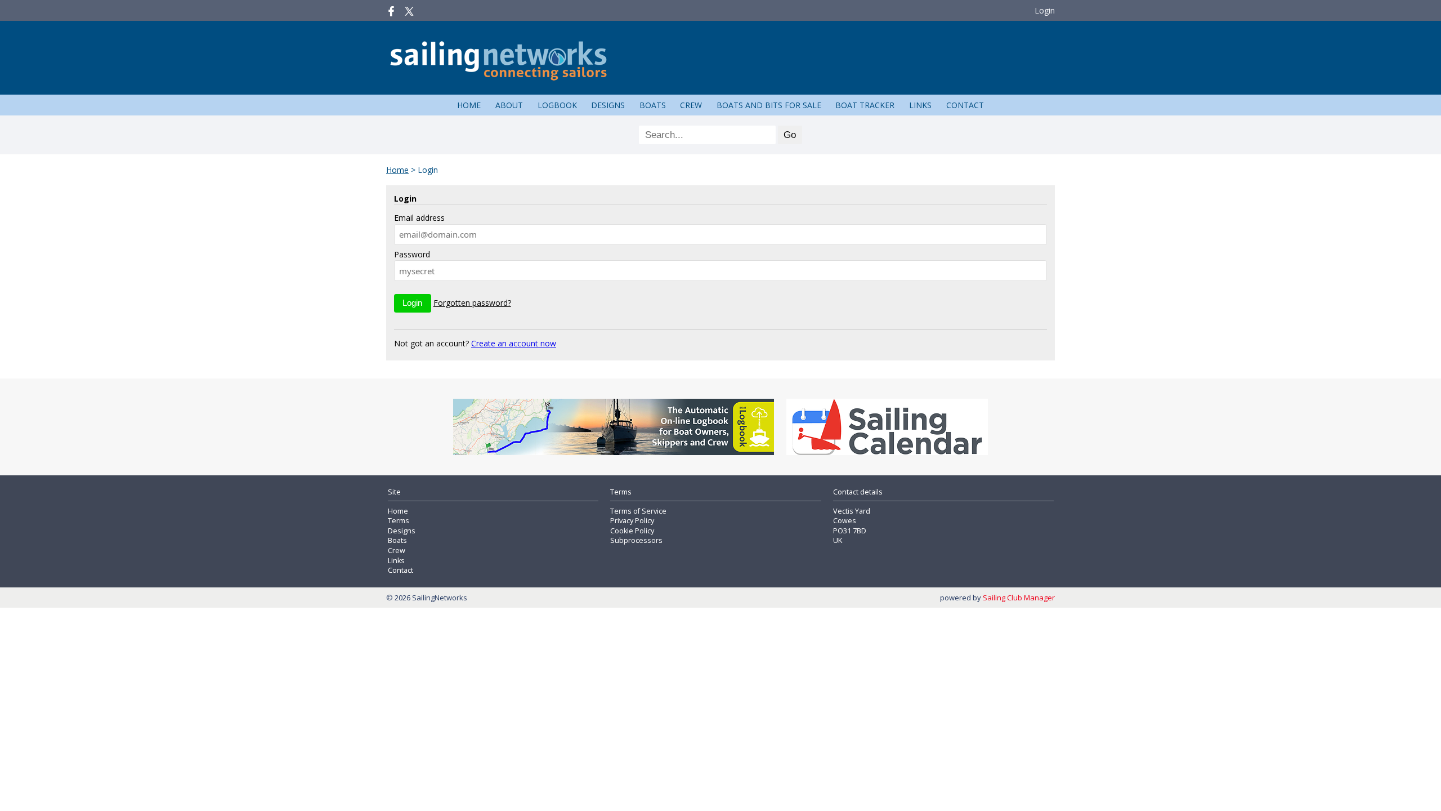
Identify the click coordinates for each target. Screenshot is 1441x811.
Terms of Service (638, 511)
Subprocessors (636, 540)
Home (469, 105)
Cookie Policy (632, 531)
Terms (398, 520)
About (509, 105)
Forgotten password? (472, 302)
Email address (419, 217)
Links (920, 105)
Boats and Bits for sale (769, 105)
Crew (691, 105)
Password (412, 254)
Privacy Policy (632, 520)
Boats (652, 105)
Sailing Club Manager (1019, 597)
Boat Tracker (864, 105)
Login (1045, 10)
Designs (608, 105)
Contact (965, 105)
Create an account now (513, 343)
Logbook (557, 105)
